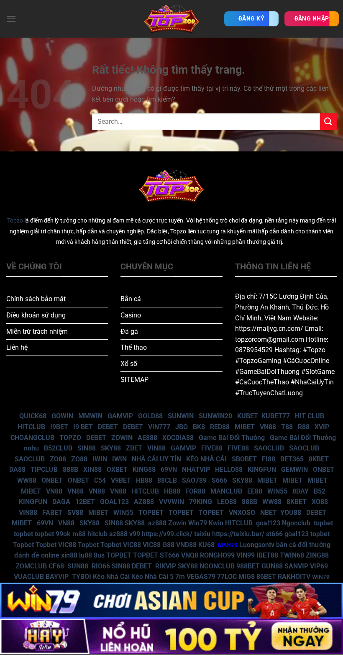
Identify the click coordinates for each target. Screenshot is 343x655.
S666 (219, 480)
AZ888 (144, 502)
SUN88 (77, 566)
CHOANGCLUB (32, 438)
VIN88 (156, 448)
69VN (169, 469)
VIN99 (245, 555)
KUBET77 (275, 416)
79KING (200, 502)
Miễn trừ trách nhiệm (37, 331)
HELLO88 (229, 469)
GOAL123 (114, 502)
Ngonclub (296, 523)
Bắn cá (130, 299)
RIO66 (101, 566)
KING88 (144, 469)
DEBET (108, 427)
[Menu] (11, 18)
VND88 (186, 545)
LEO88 (227, 502)
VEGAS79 (201, 577)
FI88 (268, 459)
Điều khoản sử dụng (36, 315)
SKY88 (111, 448)
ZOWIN (122, 438)
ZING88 (317, 555)
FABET (52, 513)
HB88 (144, 480)
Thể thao (133, 347)
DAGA (61, 502)
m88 (79, 534)
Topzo (15, 220)
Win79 (197, 523)
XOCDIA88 (178, 438)
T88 (287, 427)
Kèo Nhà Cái (111, 577)
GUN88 (272, 566)
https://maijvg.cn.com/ (269, 329)
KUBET (247, 416)
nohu (31, 448)
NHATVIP (196, 469)
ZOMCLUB (31, 566)
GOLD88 (150, 416)
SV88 (75, 513)
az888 (157, 523)
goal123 (268, 523)
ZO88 (58, 459)
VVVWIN (171, 502)
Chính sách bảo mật (36, 299)
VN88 (268, 427)
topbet (323, 523)
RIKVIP (165, 566)
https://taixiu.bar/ (238, 534)
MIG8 (246, 577)
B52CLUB (58, 448)
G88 (168, 545)
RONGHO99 (217, 555)
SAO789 (194, 480)
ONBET (323, 469)
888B (70, 469)
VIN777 (159, 427)
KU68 (206, 545)
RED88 (220, 427)
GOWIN (62, 416)
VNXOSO (242, 513)
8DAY (300, 491)
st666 (274, 534)
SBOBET (244, 459)
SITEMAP (134, 380)
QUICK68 (32, 416)
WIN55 (277, 491)
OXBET (117, 469)
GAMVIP (120, 416)
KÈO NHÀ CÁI (205, 459)
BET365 (292, 459)
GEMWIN (294, 469)
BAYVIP (58, 577)
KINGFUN (262, 469)
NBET (268, 513)
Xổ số (128, 364)
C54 (100, 480)
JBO (181, 427)
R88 (304, 427)
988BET (248, 566)
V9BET (121, 480)
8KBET (319, 459)
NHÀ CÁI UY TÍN (156, 459)
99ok (63, 534)
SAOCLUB (269, 448)
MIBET (245, 427)
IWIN (99, 459)
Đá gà (129, 331)
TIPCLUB (44, 469)
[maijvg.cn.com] (171, 19)
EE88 (254, 491)
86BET (266, 577)
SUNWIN (181, 416)
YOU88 (290, 513)
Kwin (216, 523)
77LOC (227, 577)
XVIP (322, 427)
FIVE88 (212, 448)
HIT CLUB (309, 416)
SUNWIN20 (215, 416)
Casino (130, 315)
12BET (85, 502)
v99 (134, 534)
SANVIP (296, 566)
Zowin (177, 523)
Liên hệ (17, 347)
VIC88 (67, 545)
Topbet (23, 545)
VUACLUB (29, 577)
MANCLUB (226, 491)
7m (180, 577)
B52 (319, 491)
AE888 (147, 438)
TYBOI (81, 577)
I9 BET (83, 427)
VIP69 (319, 566)
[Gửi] (328, 121)
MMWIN (90, 416)
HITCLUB (31, 427)
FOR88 (195, 491)
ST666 (169, 555)
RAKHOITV (294, 577)
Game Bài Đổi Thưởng (232, 438)
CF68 (57, 566)
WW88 (26, 480)
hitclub (97, 534)
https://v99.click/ (167, 534)
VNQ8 (189, 555)
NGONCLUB (217, 566)
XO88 (320, 502)
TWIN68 (292, 555)
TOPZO (70, 438)
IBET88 (267, 555)
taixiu (202, 534)
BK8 (199, 427)
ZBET (134, 448)
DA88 (17, 469)
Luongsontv (256, 545)
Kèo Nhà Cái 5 (152, 577)
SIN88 (86, 448)
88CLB (167, 480)
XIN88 (92, 469)
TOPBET (151, 513)
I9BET (59, 427)
